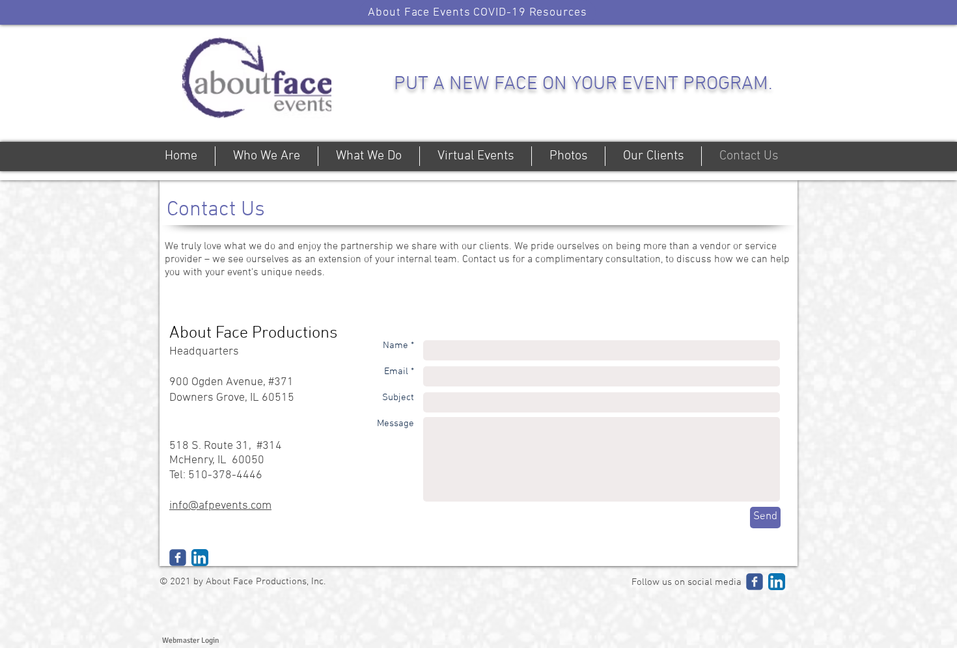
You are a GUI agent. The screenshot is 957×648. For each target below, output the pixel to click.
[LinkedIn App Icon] (199, 557)
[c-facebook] (177, 557)
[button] (477, 12)
